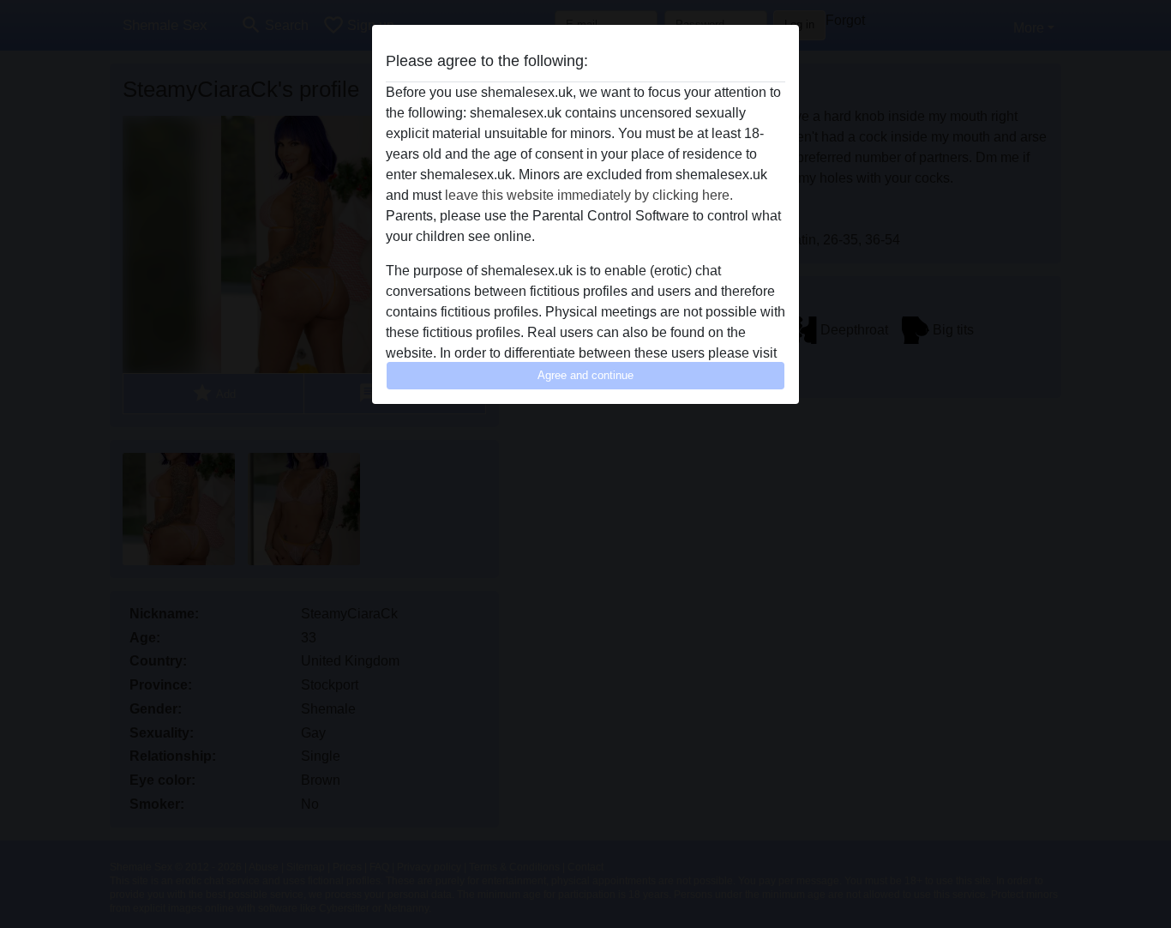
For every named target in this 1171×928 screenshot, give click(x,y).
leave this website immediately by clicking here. (589, 195)
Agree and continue (585, 375)
